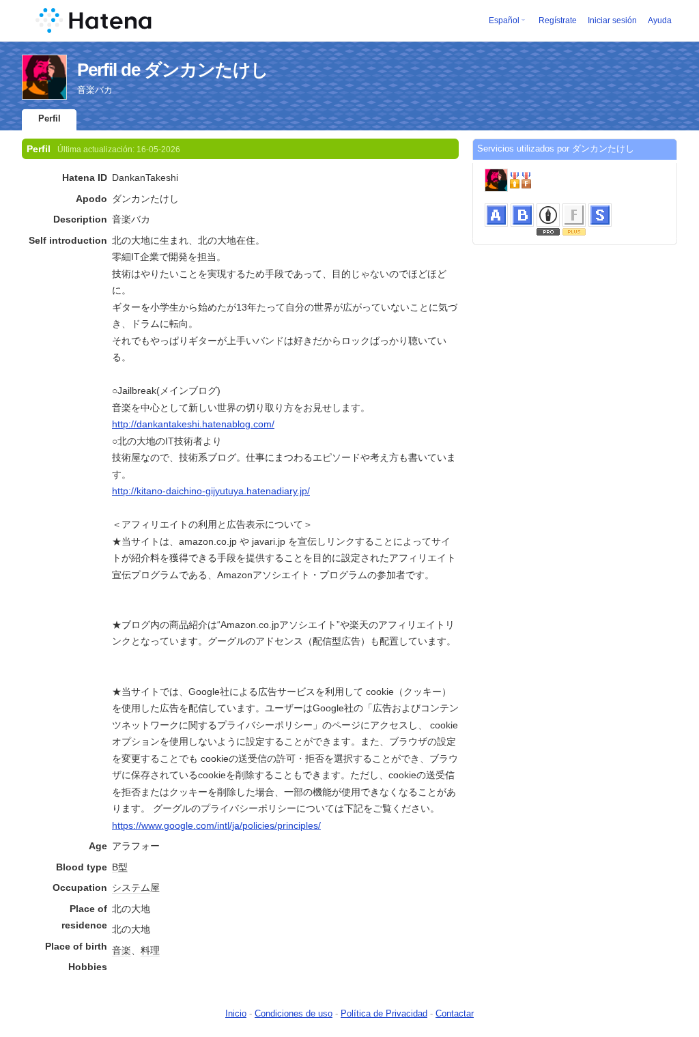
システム (131, 887)
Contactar (455, 1013)
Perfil (49, 118)
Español (504, 20)
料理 (150, 950)
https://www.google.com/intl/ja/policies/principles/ (216, 825)
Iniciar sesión (612, 20)
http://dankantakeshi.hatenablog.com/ (193, 423)
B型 (120, 867)
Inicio (235, 1013)
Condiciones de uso (293, 1013)
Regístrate (558, 20)
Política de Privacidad (384, 1013)
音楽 (121, 950)
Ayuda (660, 20)
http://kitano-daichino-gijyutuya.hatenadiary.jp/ (211, 490)
